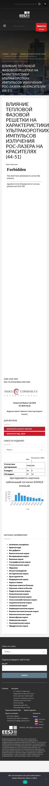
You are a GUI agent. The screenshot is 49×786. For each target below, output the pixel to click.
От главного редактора (21, 691)
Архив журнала (30, 710)
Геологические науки (19, 565)
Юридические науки (18, 626)
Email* (5, 663)
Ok (25, 782)
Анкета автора (18, 703)
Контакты (36, 713)
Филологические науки (20, 614)
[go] (41, 450)
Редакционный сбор (20, 705)
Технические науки (18, 605)
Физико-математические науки (24, 611)
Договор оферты (13, 716)
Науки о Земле (16, 582)
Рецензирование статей (21, 707)
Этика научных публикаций (23, 696)
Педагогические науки (19, 591)
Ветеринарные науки (19, 556)
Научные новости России (20, 588)
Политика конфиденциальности (18, 721)
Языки (35, 716)
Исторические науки (18, 573)
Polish (41, 722)
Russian (41, 724)
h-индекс (8, 470)
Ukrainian (42, 719)
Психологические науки (20, 597)
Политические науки (19, 594)
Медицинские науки (18, 579)
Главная (5, 688)
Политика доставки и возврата (17, 718)
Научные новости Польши (21, 585)
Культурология (16, 576)
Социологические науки (20, 602)
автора (41, 27)
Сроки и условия (11, 713)
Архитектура (15, 547)
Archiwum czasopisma (19, 544)
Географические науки (19, 562)
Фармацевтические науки (21, 608)
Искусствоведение (18, 571)
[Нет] (45, 779)
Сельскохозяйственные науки (23, 600)
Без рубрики (14, 550)
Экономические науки (19, 623)
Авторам (14, 688)
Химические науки (18, 620)
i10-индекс (9, 474)
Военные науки (16, 559)
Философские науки (18, 617)
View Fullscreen (12, 164)
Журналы (13, 568)
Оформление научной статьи (23, 694)
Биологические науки (19, 553)
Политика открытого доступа (23, 698)
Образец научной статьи (22, 700)
